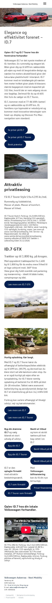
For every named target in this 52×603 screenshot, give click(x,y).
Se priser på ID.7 (16, 129)
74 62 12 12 (12, 585)
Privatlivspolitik (10, 597)
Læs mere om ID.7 (17, 410)
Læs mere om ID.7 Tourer (20, 417)
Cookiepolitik (10, 595)
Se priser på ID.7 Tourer (19, 137)
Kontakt (20, 597)
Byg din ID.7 (14, 445)
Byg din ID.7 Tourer (17, 454)
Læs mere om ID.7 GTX (19, 284)
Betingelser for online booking (26, 595)
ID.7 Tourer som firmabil (20, 493)
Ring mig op (24, 585)
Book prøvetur (15, 144)
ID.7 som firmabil (16, 484)
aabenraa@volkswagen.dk (18, 587)
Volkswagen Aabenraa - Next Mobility (25, 4)
